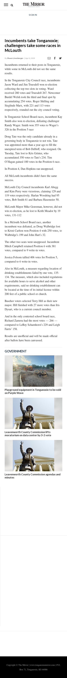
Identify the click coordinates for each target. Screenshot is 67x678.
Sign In (33, 14)
